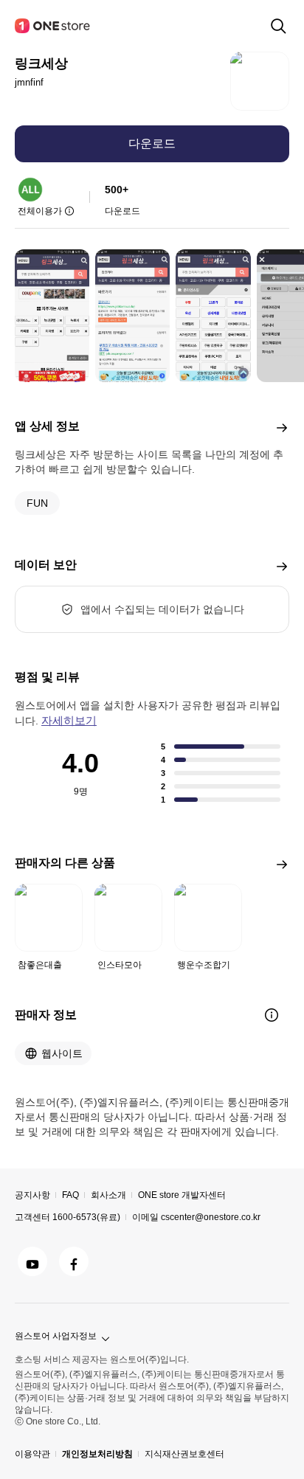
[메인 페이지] (53, 26)
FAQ (70, 1195)
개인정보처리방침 (97, 1454)
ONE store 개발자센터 (182, 1195)
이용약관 (32, 1454)
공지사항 (32, 1195)
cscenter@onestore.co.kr (210, 1217)
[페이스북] (73, 1261)
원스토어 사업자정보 (56, 1336)
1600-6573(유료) (86, 1217)
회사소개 (108, 1195)
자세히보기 (69, 720)
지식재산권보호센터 (184, 1454)
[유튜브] (32, 1261)
